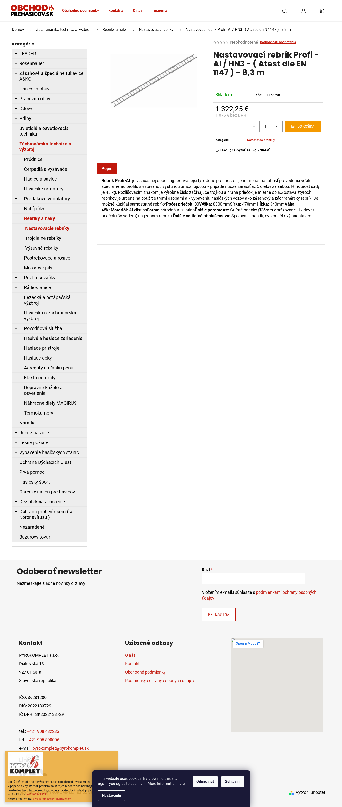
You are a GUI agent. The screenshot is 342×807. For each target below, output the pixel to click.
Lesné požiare (34, 442)
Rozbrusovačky (39, 277)
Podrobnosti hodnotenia (278, 42)
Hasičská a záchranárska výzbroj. (50, 315)
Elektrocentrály (39, 377)
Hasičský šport (34, 482)
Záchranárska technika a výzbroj (45, 146)
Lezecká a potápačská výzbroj (47, 300)
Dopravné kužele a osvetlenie (43, 390)
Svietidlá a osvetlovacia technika (44, 131)
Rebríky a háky (39, 218)
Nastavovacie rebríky (47, 228)
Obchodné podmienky (145, 672)
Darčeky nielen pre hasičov (47, 492)
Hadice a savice (40, 179)
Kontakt (132, 663)
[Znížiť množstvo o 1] (254, 126)
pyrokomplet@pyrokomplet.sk (52, 798)
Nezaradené (32, 527)
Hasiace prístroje (41, 348)
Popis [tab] (107, 168)
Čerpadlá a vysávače (45, 169)
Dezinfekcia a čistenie (42, 501)
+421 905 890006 (43, 739)
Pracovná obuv (34, 98)
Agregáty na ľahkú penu (48, 368)
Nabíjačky (34, 208)
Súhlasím (233, 781)
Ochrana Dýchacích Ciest (45, 462)
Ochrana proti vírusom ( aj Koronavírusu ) (46, 514)
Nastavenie (111, 795)
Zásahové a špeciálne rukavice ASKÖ (51, 76)
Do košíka (306, 126)
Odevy (25, 108)
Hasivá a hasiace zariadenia (53, 338)
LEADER (27, 53)
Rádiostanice (37, 287)
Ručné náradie (34, 432)
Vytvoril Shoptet (310, 792)
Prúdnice (33, 159)
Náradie (27, 423)
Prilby (25, 118)
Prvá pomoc (31, 472)
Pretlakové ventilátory (47, 199)
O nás (130, 655)
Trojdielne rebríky (43, 238)
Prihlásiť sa (218, 614)
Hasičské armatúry (43, 189)
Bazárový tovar (34, 537)
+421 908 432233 (43, 731)
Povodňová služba (43, 328)
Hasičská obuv (34, 89)
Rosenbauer (31, 63)
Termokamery (38, 413)
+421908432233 (37, 794)
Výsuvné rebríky (41, 248)
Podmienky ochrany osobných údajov (159, 680)
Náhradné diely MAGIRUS (50, 403)
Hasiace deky (38, 358)
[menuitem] (80, 10)
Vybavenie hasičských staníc (49, 452)
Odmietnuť (205, 781)
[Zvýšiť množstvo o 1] (276, 126)
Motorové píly (38, 268)
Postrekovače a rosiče (47, 258)
